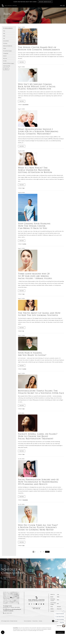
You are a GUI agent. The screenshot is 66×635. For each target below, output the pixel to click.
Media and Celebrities (7, 45)
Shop (52, 606)
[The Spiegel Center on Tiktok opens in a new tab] (39, 604)
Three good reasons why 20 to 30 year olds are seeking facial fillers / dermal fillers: (35, 276)
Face (4, 30)
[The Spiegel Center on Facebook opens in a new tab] (31, 604)
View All (6, 68)
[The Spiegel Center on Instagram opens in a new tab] (29, 604)
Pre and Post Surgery (7, 50)
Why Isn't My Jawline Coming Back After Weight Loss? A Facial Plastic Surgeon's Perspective (37, 86)
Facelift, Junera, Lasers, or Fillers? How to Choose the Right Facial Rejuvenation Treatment (37, 436)
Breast (52, 596)
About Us (53, 594)
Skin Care (5, 58)
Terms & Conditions (27, 621)
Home (4, 18)
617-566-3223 (40, 630)
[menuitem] (29, 604)
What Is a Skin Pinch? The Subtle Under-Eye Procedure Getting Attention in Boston (35, 170)
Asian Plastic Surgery (53, 603)
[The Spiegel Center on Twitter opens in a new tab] (34, 604)
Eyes (4, 33)
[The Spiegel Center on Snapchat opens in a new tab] (41, 604)
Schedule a (13, 571)
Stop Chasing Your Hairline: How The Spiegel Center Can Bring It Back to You (34, 226)
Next (47, 552)
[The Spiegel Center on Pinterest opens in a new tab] (43, 604)
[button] (2, 632)
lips (23, 331)
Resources (59, 608)
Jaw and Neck (6, 40)
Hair (58, 603)
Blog (8, 18)
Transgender (5, 53)
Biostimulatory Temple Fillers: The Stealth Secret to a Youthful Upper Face (41, 392)
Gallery (52, 608)
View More (21, 62)
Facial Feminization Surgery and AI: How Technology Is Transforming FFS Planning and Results (38, 482)
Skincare (59, 606)
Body (58, 596)
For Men (5, 60)
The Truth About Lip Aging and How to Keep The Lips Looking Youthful (39, 314)
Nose (4, 35)
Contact (52, 611)
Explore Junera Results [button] (45, 1)
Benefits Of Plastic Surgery (8, 63)
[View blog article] (27, 36)
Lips (4, 38)
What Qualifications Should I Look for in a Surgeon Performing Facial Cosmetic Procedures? (38, 131)
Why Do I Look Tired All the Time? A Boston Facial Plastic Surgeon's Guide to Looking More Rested (38, 527)
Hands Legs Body (6, 65)
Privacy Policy (35, 621)
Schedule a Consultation (9, 577)
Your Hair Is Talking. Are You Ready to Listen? (32, 354)
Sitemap (40, 621)
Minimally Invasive (53, 599)
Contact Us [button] (60, 632)
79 (43, 552)
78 (40, 552)
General (5, 55)
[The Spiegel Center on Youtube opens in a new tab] (36, 604)
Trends (4, 48)
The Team (5, 43)
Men (58, 599)
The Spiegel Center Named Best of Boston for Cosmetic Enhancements (39, 48)
